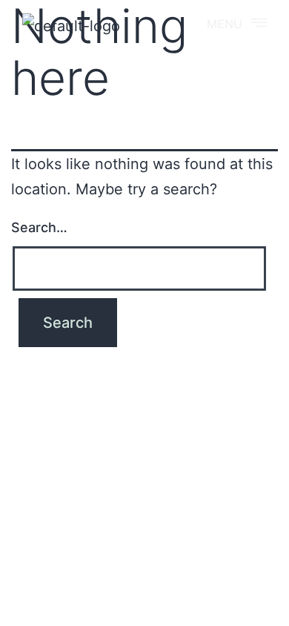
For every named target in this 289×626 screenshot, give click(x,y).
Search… (39, 227)
